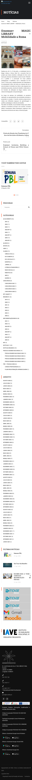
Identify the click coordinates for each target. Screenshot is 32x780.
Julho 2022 (6, 512)
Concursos (6, 280)
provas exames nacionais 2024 (14, 358)
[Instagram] (7, 698)
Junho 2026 (6, 386)
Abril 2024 (6, 455)
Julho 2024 (6, 447)
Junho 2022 (6, 515)
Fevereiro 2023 (7, 493)
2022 (6, 224)
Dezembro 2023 (7, 466)
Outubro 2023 (7, 472)
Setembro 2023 (7, 474)
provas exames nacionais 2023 (14, 356)
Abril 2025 (6, 423)
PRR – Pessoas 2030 (9, 364)
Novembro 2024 (7, 437)
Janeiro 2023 (7, 496)
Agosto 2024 (7, 445)
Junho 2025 (6, 418)
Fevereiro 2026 (7, 396)
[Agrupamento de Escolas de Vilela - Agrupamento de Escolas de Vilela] (6, 3)
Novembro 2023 (7, 469)
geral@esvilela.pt (7, 695)
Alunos (5, 243)
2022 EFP (7, 326)
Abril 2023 (6, 488)
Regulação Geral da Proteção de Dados (13, 776)
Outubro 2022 (7, 504)
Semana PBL (5, 186)
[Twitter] (18, 121)
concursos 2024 (10, 288)
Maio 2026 (6, 388)
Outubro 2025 (7, 407)
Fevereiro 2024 (7, 461)
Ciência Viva (9, 254)
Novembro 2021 (7, 533)
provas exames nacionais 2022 (14, 353)
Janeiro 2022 (7, 528)
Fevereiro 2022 (7, 525)
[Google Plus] (14, 121)
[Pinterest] (22, 121)
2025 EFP (7, 240)
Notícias (4, 42)
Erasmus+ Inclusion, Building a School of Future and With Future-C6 (16, 147)
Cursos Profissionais (11, 366)
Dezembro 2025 (7, 402)
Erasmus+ (6, 297)
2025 (6, 237)
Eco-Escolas (9, 259)
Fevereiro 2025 (7, 429)
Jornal (7, 264)
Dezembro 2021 (7, 531)
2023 (6, 227)
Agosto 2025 (7, 412)
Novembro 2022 (7, 501)
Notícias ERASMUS (8, 348)
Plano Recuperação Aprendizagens (16, 369)
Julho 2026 (6, 383)
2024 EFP (7, 235)
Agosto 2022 (7, 509)
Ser (6, 275)
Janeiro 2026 (7, 399)
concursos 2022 (10, 286)
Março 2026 (6, 394)
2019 (6, 299)
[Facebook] (10, 121)
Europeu (7, 262)
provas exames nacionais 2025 (14, 361)
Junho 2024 (6, 450)
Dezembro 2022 (7, 498)
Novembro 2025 (7, 404)
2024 (6, 232)
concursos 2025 (10, 291)
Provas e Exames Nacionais (11, 350)
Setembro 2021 (7, 539)
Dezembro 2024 (7, 434)
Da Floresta (8, 256)
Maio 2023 (6, 485)
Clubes (5, 251)
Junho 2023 (6, 482)
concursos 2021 (10, 283)
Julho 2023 (6, 480)
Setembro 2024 (7, 442)
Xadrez (7, 278)
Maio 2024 (6, 453)
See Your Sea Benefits (20, 563)
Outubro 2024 (7, 439)
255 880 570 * (6, 688)
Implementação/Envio (10, 318)
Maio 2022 (6, 517)
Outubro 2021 (7, 536)
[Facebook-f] (3, 698)
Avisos (5, 245)
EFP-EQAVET (6, 294)
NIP (4, 342)
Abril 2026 (6, 391)
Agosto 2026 (7, 380)
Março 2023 (6, 490)
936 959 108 (5, 677)
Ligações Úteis (5, 773)
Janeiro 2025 (7, 431)
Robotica (8, 272)
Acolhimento (7, 219)
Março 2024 (6, 458)
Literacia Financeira (11, 267)
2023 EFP (7, 229)
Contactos (27, 776)
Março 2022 (6, 523)
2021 (6, 221)
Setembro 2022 (7, 507)
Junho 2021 (6, 541)
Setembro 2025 (7, 410)
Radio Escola (9, 270)
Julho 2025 (6, 415)
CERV (4, 248)
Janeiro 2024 (7, 464)
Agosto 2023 (7, 477)
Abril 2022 (6, 520)
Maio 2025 (6, 421)
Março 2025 (6, 426)
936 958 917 (5, 683)
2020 (6, 302)
